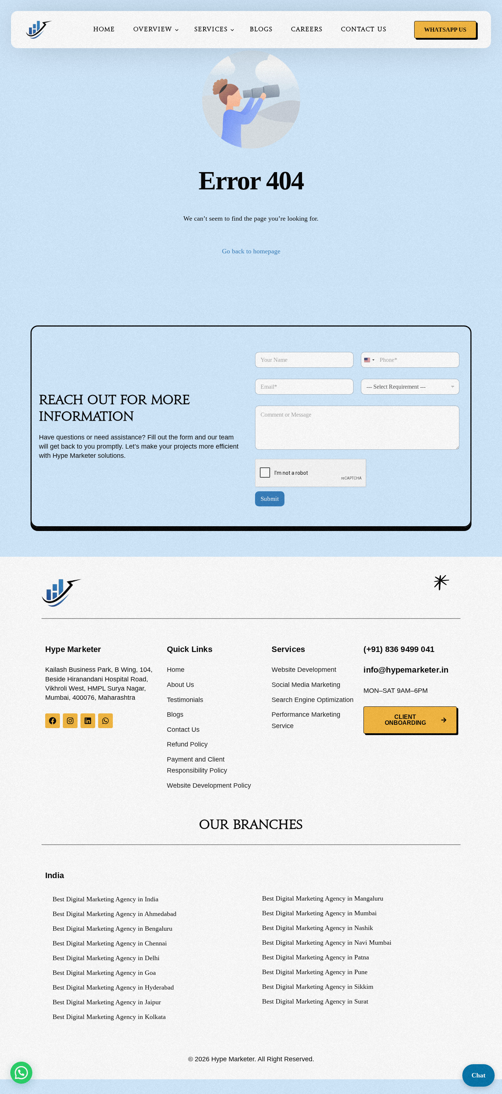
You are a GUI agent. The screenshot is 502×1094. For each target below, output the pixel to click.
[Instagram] (70, 720)
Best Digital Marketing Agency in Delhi (106, 958)
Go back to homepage (251, 251)
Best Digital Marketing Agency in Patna (315, 957)
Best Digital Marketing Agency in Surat (315, 1001)
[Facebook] (52, 720)
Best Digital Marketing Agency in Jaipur (107, 1002)
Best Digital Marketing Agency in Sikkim (317, 986)
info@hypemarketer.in (405, 669)
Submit (270, 498)
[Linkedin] (87, 720)
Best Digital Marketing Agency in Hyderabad (113, 987)
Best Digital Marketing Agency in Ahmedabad (114, 913)
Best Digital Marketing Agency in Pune (314, 972)
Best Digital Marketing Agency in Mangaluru (322, 898)
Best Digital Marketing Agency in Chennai (110, 943)
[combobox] (369, 360)
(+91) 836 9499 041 (398, 649)
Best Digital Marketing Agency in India (105, 899)
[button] (21, 1073)
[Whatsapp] (105, 720)
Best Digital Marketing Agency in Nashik (317, 927)
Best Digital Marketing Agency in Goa (104, 972)
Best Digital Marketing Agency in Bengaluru (112, 928)
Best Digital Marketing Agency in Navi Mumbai (326, 942)
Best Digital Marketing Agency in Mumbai (319, 913)
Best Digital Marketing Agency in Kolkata (109, 1016)
